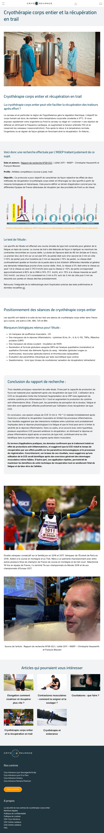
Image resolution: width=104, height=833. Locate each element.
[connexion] (75, 3)
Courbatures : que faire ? (85, 695)
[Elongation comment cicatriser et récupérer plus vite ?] (18, 682)
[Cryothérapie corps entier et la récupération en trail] (18, 717)
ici (24, 287)
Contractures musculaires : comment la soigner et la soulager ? (52, 699)
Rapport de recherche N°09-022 (36, 162)
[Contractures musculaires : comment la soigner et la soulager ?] (52, 682)
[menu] (3, 3)
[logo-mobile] (39, 2)
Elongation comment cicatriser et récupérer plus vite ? (18, 699)
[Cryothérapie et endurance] (52, 717)
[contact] (100, 3)
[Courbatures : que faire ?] (85, 682)
